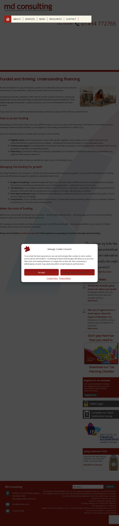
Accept (41, 272)
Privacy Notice (65, 278)
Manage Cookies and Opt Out (77, 272)
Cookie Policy (52, 278)
